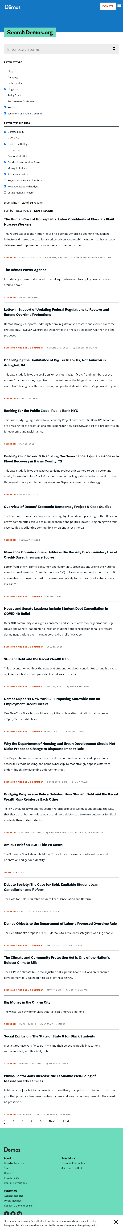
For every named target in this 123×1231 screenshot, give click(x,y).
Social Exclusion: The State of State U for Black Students (49, 1036)
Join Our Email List (72, 1168)
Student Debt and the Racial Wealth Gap (36, 658)
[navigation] (119, 5)
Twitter (13, 1213)
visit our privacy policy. (86, 1225)
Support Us (68, 1158)
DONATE (107, 6)
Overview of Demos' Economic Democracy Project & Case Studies (57, 506)
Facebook (6, 1213)
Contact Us (10, 1190)
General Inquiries (13, 1195)
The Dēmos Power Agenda (25, 269)
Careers (8, 1173)
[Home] (12, 10)
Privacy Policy (11, 1178)
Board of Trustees (14, 1163)
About (7, 1158)
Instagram (19, 1213)
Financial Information (74, 1163)
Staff (6, 1168)
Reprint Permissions (15, 1183)
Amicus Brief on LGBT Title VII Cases (33, 844)
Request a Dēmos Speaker (18, 1205)
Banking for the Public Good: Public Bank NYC (41, 410)
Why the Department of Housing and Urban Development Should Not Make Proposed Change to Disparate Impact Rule (59, 746)
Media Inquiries (12, 1200)
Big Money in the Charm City (27, 1002)
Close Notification (111, 1223)
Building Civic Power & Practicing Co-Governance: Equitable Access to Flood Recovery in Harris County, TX (61, 458)
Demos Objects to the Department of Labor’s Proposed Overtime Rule (60, 923)
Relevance (23, 210)
